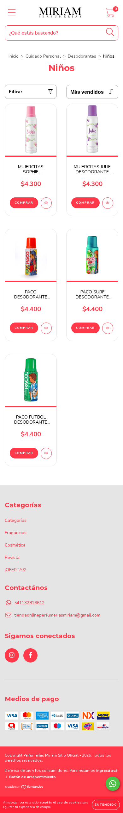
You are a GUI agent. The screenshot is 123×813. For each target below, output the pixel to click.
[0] (110, 14)
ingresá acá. (107, 770)
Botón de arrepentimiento (32, 776)
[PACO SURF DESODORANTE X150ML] (107, 328)
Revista (12, 557)
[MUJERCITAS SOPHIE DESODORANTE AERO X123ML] (46, 203)
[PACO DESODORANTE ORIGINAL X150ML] (46, 328)
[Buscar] (110, 32)
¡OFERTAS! (15, 570)
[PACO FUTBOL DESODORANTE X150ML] (46, 453)
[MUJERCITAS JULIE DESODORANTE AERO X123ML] (107, 203)
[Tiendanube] (24, 787)
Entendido (106, 805)
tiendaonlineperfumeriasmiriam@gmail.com (57, 615)
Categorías (15, 520)
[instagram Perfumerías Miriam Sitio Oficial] (12, 655)
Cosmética (15, 545)
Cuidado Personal (43, 56)
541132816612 (29, 603)
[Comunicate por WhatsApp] (113, 784)
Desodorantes (82, 56)
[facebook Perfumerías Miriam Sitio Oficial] (30, 655)
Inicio (14, 56)
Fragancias (15, 533)
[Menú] (12, 12)
